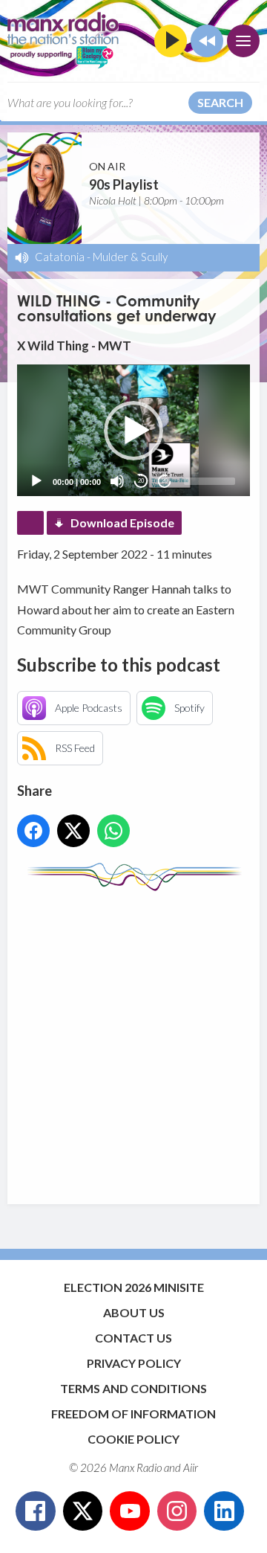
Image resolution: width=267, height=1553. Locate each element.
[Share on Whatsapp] (113, 830)
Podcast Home (30, 523)
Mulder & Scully (130, 256)
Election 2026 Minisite (134, 1287)
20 (141, 481)
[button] (133, 430)
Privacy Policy (134, 1363)
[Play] (36, 481)
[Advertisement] (133, 1040)
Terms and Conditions (133, 1388)
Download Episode (122, 522)
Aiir (190, 1467)
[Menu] (243, 41)
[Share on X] (73, 830)
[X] (83, 1511)
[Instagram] (177, 1511)
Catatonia (60, 256)
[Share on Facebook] (33, 830)
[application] (133, 429)
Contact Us (133, 1338)
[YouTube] (130, 1511)
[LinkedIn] (224, 1511)
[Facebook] (36, 1511)
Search (220, 102)
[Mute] (117, 481)
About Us (134, 1312)
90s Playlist (124, 184)
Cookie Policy (133, 1439)
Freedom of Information (133, 1413)
